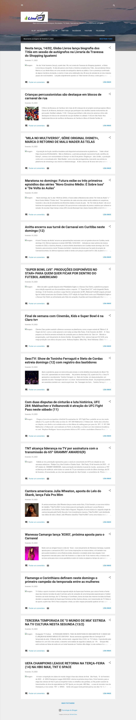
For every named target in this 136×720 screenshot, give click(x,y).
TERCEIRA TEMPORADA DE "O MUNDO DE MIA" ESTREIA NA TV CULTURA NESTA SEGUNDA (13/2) (65, 622)
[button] (109, 48)
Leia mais (107, 82)
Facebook (76, 31)
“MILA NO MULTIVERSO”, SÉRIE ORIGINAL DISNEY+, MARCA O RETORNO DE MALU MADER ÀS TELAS (62, 140)
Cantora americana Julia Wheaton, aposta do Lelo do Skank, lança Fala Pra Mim (63, 493)
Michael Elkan (73, 714)
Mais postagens (68, 703)
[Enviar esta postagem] (48, 83)
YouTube (88, 31)
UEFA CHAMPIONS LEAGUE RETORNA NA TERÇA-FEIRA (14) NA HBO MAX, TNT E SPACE (65, 665)
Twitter (64, 31)
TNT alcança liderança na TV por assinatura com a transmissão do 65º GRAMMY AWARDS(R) (61, 450)
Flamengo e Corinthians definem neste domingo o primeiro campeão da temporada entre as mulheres (62, 579)
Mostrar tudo (106, 39)
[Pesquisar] (114, 6)
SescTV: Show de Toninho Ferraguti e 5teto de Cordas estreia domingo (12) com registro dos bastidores (64, 360)
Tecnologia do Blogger (69, 710)
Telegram (100, 31)
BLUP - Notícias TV (39, 31)
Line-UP (54, 31)
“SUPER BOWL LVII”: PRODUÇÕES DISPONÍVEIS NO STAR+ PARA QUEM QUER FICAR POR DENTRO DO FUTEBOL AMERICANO (61, 273)
